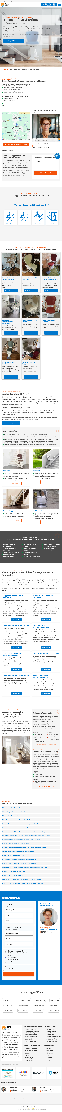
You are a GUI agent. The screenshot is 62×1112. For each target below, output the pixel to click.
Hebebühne (10, 962)
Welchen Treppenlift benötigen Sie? (31, 205)
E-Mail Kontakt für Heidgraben (49, 932)
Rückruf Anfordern (45, 172)
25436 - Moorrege (7, 1010)
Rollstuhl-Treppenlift (12, 959)
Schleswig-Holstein (26, 69)
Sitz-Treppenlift (11, 957)
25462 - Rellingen (38, 1010)
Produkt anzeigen (15, 483)
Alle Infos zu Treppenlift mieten (46, 786)
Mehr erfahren (16, 619)
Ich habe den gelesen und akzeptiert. (17, 967)
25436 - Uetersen (54, 1005)
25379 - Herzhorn (40, 1000)
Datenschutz (17, 967)
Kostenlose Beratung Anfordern (10, 423)
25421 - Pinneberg (25, 1000)
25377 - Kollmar (54, 1000)
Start (10, 69)
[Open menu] (59, 5)
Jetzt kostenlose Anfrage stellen (18, 974)
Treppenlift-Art (8, 955)
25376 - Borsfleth (23, 1005)
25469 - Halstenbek (54, 1010)
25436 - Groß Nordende (9, 1000)
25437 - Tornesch (22, 1010)
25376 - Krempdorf (8, 1005)
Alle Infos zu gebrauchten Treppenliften (46, 744)
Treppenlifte (16, 69)
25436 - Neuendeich (39, 1005)
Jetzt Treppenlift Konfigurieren (13, 41)
